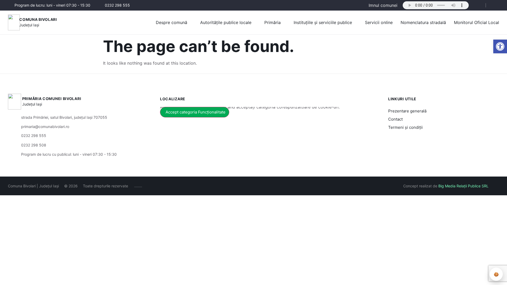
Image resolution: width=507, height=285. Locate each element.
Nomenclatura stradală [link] (423, 22)
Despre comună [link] (171, 22)
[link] (500, 46)
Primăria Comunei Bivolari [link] (51, 98)
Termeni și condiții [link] (405, 127)
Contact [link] (395, 119)
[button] (477, 5)
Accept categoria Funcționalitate (196, 112)
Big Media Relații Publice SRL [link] (463, 186)
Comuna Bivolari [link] (38, 19)
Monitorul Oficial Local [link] (476, 22)
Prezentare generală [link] (407, 110)
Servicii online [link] (379, 22)
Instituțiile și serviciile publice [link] (323, 22)
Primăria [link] (272, 22)
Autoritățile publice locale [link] (225, 22)
